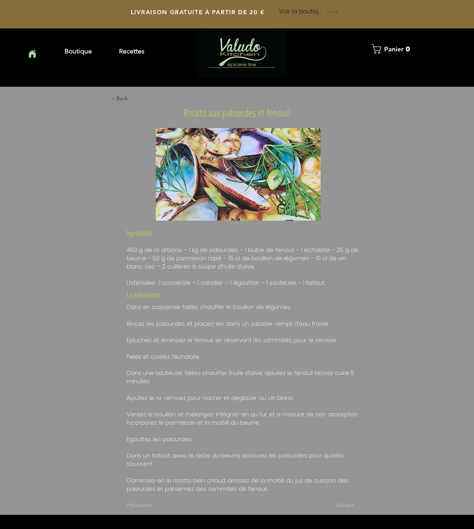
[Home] (32, 53)
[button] (131, 51)
